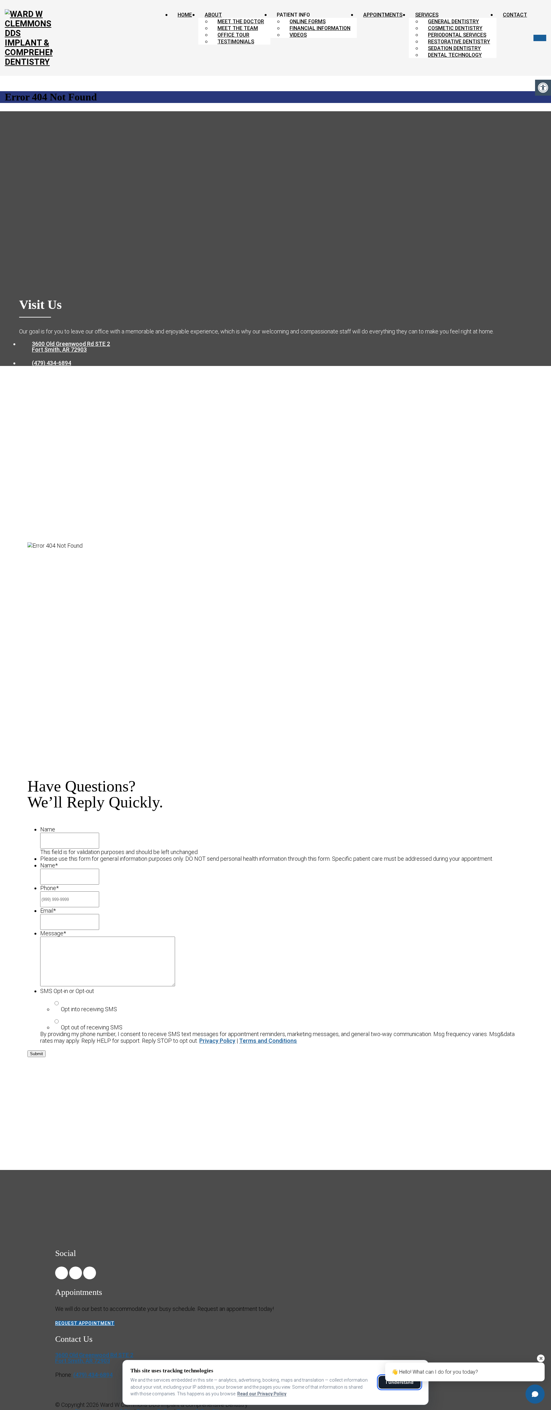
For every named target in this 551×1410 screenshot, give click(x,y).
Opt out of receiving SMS (91, 1027)
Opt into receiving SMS (89, 1009)
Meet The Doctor (240, 21)
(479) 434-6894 (51, 363)
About (213, 15)
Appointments (382, 15)
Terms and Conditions (268, 1040)
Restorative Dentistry (459, 42)
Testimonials (235, 42)
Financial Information (320, 28)
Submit (36, 1053)
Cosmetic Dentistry (455, 28)
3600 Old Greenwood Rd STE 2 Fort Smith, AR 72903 (71, 347)
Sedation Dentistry (454, 48)
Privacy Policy (217, 1040)
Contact (515, 15)
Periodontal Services (457, 35)
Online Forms (308, 21)
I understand (400, 1382)
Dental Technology (455, 55)
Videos (298, 35)
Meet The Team (237, 28)
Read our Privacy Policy (261, 1393)
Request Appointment (84, 1323)
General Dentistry (453, 21)
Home (185, 15)
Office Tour (233, 35)
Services (426, 15)
